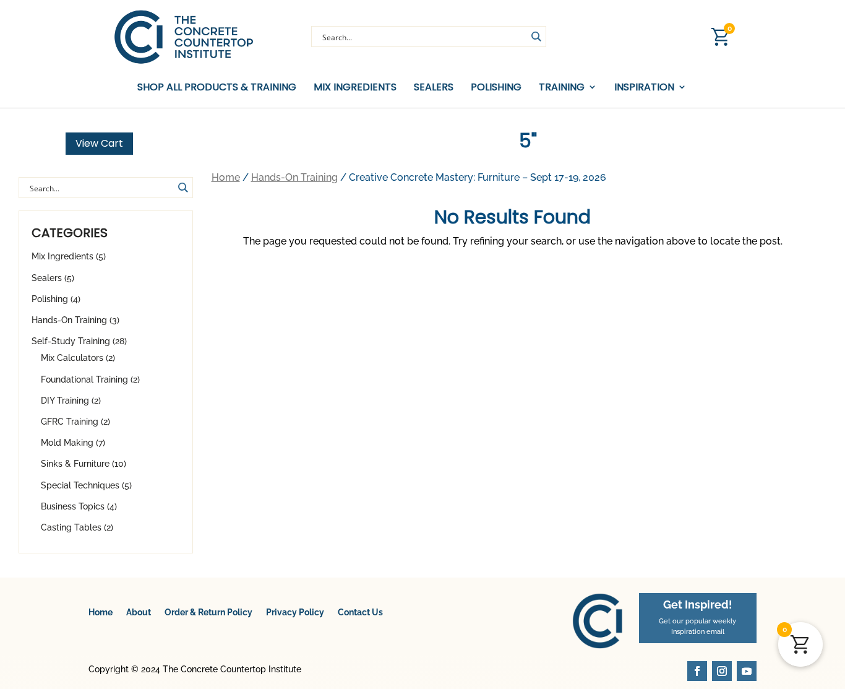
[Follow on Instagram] (722, 671)
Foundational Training (84, 379)
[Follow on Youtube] (747, 671)
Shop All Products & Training (216, 87)
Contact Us (360, 612)
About (138, 612)
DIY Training (65, 400)
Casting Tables (71, 527)
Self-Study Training (71, 341)
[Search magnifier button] (536, 36)
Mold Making (67, 443)
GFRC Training (69, 422)
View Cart (99, 143)
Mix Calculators (72, 358)
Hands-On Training (69, 320)
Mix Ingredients (355, 87)
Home (226, 177)
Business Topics (73, 506)
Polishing (496, 87)
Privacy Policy (295, 612)
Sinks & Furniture (75, 464)
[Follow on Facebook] (697, 671)
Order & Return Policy (208, 612)
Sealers (433, 87)
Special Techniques (80, 485)
